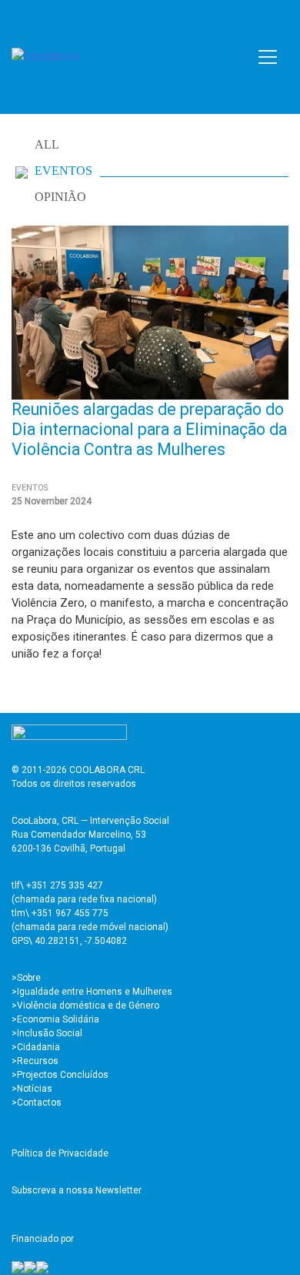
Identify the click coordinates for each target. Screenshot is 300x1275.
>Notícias (32, 1088)
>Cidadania (36, 1047)
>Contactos (37, 1102)
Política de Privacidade (60, 1153)
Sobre (29, 977)
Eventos (63, 170)
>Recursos (35, 1061)
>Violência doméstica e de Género (85, 1005)
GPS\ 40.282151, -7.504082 (69, 940)
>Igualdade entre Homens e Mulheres (92, 991)
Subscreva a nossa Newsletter (77, 1190)
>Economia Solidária (55, 1019)
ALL (47, 144)
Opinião (60, 196)
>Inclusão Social (47, 1033)
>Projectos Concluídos (60, 1074)
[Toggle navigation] (267, 57)
